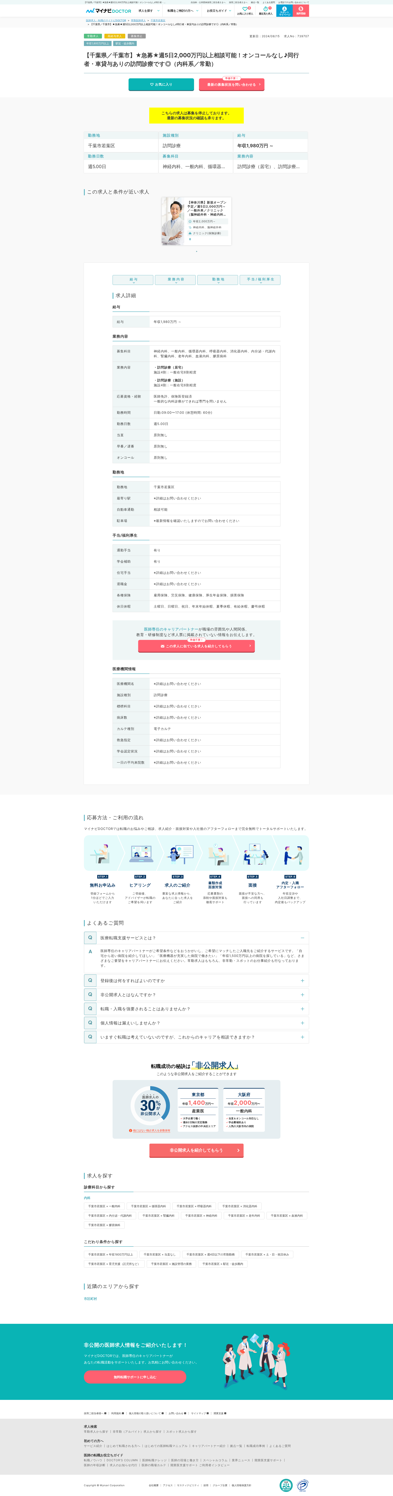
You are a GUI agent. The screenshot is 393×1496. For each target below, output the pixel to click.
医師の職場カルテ (154, 1465)
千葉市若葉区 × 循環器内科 (148, 1206)
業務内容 (176, 279)
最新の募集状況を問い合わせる (231, 84)
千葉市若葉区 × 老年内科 (244, 1215)
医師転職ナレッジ (154, 1460)
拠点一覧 (255, 2)
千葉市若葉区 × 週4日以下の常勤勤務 (210, 1254)
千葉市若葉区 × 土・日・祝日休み (267, 1254)
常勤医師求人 (138, 20)
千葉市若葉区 (158, 20)
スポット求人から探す (181, 1431)
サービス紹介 (93, 1445)
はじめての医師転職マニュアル (166, 1445)
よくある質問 (269, 2)
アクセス (168, 1485)
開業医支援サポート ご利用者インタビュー (200, 1465)
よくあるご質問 (280, 1445)
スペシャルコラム (215, 1460)
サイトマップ (198, 1413)
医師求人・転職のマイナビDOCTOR (106, 20)
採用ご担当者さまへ (238, 2)
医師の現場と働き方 (185, 1460)
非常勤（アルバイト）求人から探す (137, 1431)
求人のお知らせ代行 (123, 1465)
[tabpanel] (196, 221)
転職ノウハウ (93, 1460)
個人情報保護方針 (241, 1485)
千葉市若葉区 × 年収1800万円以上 (110, 1254)
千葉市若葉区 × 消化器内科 (239, 1206)
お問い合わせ (176, 1413)
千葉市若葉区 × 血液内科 (287, 1215)
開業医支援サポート (268, 1460)
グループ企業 (220, 1485)
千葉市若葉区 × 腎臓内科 (158, 1215)
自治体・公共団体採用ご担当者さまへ (208, 2)
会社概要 (154, 1485)
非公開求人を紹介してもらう (196, 1150)
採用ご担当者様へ (94, 1413)
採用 (205, 1485)
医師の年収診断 (94, 1465)
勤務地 (218, 279)
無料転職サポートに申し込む (135, 1377)
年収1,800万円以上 (97, 43)
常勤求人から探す (96, 1431)
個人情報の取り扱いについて (145, 1413)
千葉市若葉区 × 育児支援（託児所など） (114, 1264)
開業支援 (219, 1413)
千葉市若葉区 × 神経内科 (201, 1215)
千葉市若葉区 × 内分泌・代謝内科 (110, 1215)
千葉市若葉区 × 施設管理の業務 (171, 1264)
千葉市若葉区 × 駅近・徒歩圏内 (222, 1264)
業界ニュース (241, 1460)
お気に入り (164, 84)
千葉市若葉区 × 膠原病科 (104, 1225)
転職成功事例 (256, 1445)
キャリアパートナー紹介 (209, 1445)
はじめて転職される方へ (123, 1445)
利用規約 (116, 1413)
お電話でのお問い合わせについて (293, 2)
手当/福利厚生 (261, 279)
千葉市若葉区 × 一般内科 (104, 1206)
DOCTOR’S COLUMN (122, 1460)
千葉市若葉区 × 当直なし (160, 1254)
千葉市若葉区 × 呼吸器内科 (194, 1206)
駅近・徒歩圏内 (125, 43)
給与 (134, 279)
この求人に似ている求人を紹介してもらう (199, 646)
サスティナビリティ (188, 1485)
